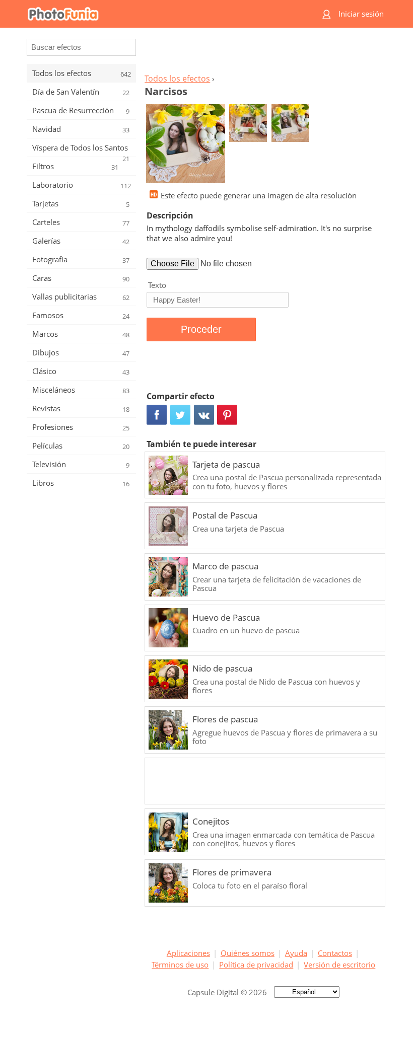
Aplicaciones (188, 953)
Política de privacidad (256, 964)
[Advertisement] (263, 53)
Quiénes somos (247, 953)
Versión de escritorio (339, 964)
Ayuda (296, 953)
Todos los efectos (177, 78)
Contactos (335, 953)
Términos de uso (180, 964)
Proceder (201, 329)
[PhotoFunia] (166, 14)
